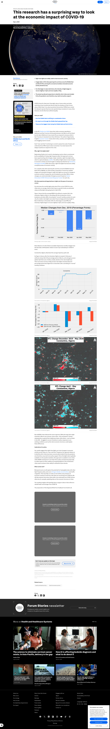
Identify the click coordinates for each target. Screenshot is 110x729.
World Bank (17, 28)
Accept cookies (55, 509)
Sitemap (55, 723)
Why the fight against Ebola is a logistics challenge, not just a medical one (85, 678)
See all (94, 621)
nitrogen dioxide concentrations (60, 472)
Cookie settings (99, 725)
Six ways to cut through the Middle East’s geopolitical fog (51, 121)
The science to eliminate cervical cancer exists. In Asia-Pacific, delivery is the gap (33, 653)
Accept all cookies (98, 722)
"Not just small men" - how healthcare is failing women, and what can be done (22, 678)
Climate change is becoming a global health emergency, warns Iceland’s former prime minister (65, 678)
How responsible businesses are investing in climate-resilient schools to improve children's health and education (43, 679)
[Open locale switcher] (1, 725)
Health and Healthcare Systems (23, 8)
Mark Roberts (16, 78)
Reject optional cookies (98, 718)
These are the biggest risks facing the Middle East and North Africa (54, 124)
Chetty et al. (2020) (45, 131)
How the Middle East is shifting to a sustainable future (51, 118)
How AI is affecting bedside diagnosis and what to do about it (76, 653)
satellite (51, 159)
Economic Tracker (44, 138)
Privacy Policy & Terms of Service (55, 720)
